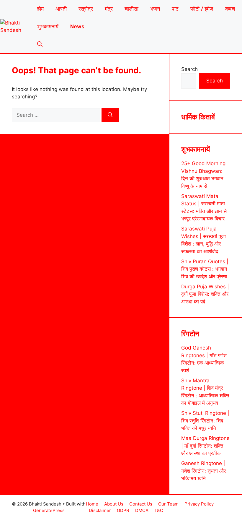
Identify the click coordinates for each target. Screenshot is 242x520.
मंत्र (109, 9)
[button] (39, 44)
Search (189, 69)
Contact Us (140, 504)
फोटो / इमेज (201, 9)
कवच (230, 9)
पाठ (175, 9)
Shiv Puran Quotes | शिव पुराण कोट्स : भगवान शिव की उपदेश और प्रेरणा (204, 269)
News (77, 26)
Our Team (168, 504)
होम (40, 9)
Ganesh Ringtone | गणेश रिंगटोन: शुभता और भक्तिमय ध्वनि (203, 470)
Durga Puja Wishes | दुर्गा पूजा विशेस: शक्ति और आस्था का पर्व (205, 294)
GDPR (123, 510)
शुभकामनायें (47, 26)
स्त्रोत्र (86, 9)
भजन (155, 9)
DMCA (141, 510)
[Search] (110, 115)
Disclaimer (100, 510)
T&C (158, 510)
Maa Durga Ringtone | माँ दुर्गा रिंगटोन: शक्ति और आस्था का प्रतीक (205, 445)
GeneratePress (49, 510)
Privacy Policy (199, 504)
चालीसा (131, 9)
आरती (61, 9)
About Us (113, 504)
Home (92, 504)
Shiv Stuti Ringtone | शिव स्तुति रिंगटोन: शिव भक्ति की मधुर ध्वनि (205, 420)
